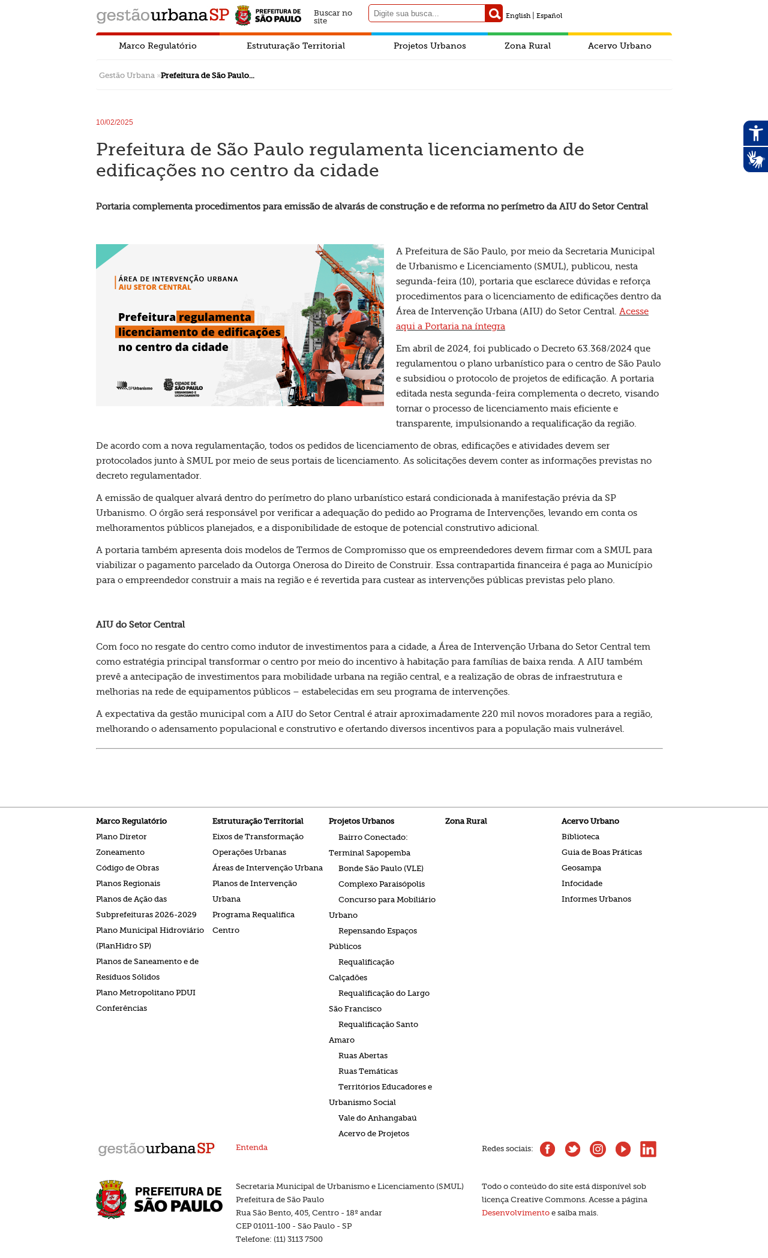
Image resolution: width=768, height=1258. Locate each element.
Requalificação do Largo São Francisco (379, 1000)
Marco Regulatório (158, 45)
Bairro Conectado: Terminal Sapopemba (369, 844)
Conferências (121, 1008)
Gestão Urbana (127, 75)
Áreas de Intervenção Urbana (267, 867)
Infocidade (582, 883)
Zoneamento (120, 852)
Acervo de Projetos (373, 1132)
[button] (494, 13)
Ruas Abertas (363, 1054)
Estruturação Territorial (296, 45)
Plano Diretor (121, 836)
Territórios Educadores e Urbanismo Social (380, 1094)
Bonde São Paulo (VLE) (381, 867)
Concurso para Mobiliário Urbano (382, 906)
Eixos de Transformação (258, 836)
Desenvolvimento (516, 1212)
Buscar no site (333, 15)
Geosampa (581, 867)
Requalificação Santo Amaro (373, 1031)
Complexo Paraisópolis (381, 883)
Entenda (252, 1147)
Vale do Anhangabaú (377, 1117)
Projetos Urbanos (430, 45)
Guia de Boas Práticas (602, 852)
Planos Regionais (128, 883)
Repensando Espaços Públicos (373, 938)
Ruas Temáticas (368, 1070)
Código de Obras (127, 867)
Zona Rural (528, 45)
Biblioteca (580, 836)
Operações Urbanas (249, 852)
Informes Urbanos (596, 898)
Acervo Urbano (620, 45)
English (518, 16)
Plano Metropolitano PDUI (146, 992)
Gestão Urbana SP (162, 16)
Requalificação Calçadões (361, 969)
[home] (156, 1155)
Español (549, 16)
